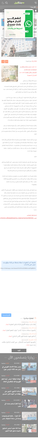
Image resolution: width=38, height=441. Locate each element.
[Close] (34, 9)
